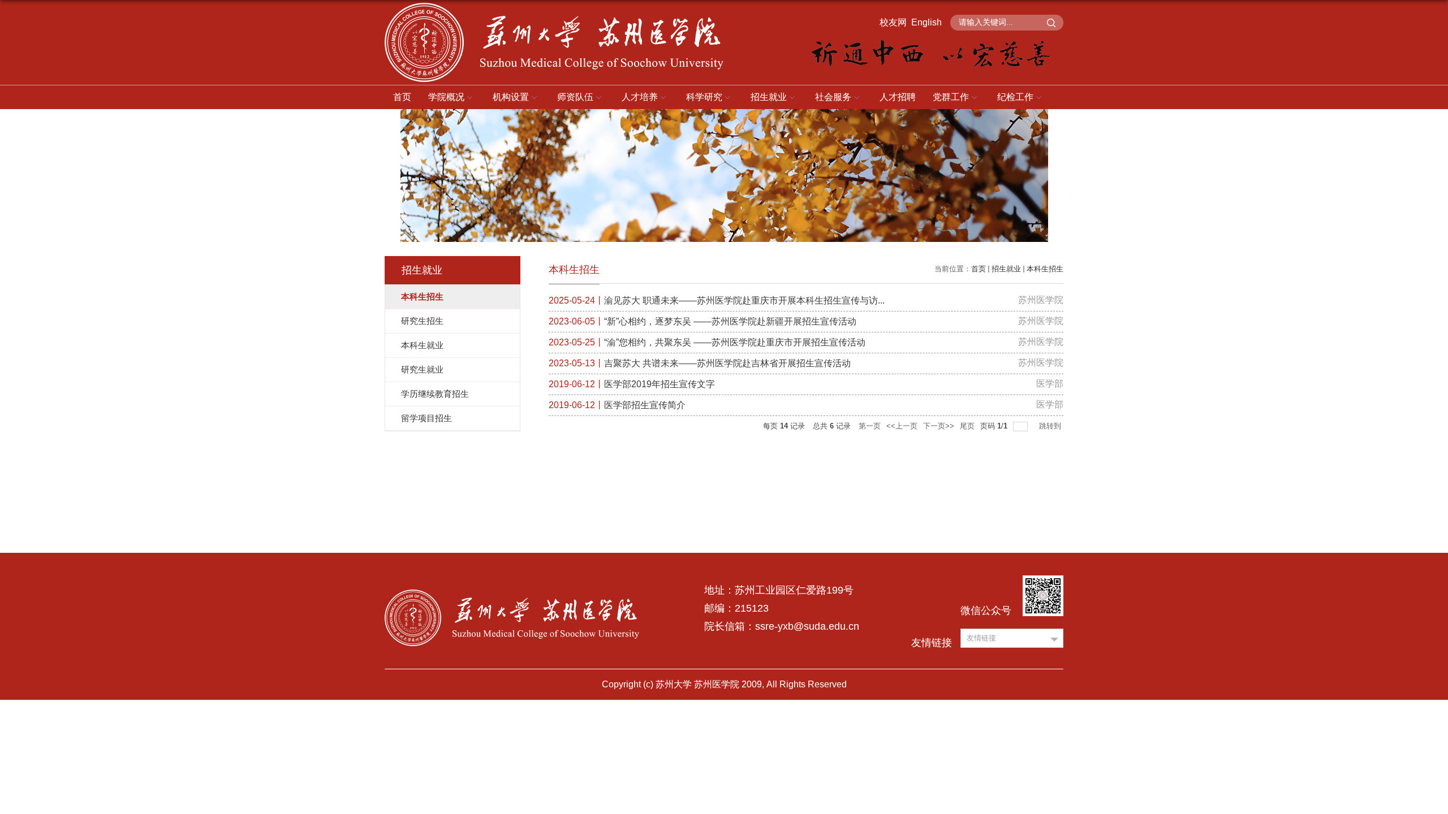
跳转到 (1051, 426)
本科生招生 (1045, 269)
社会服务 (833, 97)
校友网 (893, 22)
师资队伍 (575, 97)
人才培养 (640, 97)
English (926, 22)
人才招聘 (898, 97)
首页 (402, 97)
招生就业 (769, 97)
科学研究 (704, 97)
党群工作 (951, 97)
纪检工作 (1015, 97)
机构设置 (511, 97)
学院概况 (446, 97)
